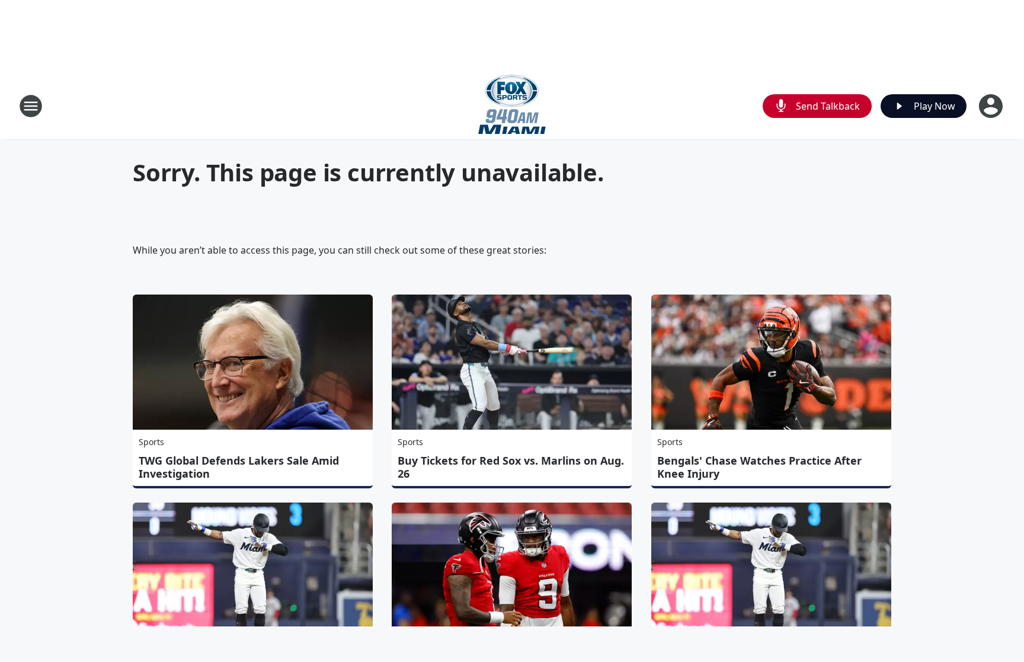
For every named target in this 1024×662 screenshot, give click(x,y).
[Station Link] (512, 106)
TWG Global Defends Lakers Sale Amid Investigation (239, 467)
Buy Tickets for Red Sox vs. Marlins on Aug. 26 (511, 467)
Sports (151, 441)
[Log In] (992, 106)
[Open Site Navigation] (31, 106)
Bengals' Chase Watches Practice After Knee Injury (759, 467)
